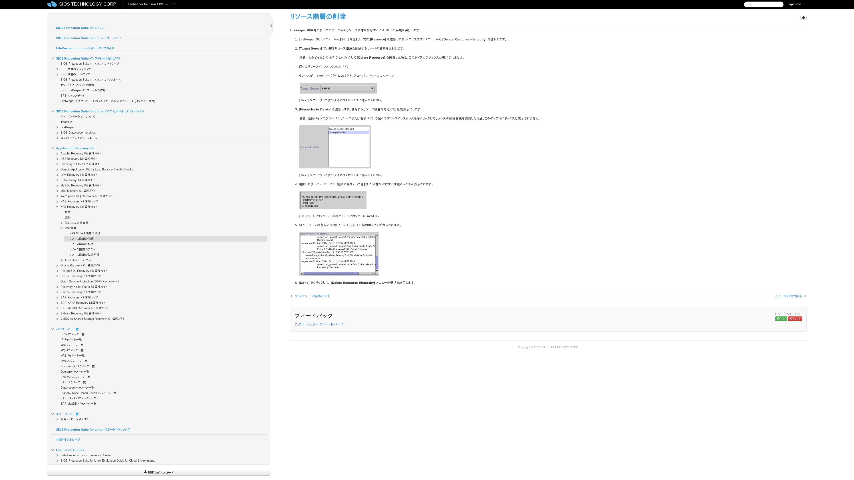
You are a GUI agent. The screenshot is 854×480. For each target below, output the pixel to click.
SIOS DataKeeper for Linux (78, 132)
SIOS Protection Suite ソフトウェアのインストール (90, 79)
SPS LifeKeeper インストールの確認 (83, 90)
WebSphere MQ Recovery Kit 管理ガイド (86, 196)
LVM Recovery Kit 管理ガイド (79, 174)
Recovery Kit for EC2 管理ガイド (81, 164)
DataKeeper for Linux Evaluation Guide (85, 455)
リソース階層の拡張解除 (84, 254)
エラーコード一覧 (67, 414)
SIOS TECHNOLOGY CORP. (88, 4)
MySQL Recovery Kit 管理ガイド (81, 185)
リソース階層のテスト (82, 249)
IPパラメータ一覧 (71, 339)
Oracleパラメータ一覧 (73, 361)
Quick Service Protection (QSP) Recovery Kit (89, 281)
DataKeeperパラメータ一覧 (77, 387)
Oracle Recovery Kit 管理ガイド (80, 265)
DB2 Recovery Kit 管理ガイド (78, 158)
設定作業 (71, 228)
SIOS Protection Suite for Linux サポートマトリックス (93, 429)
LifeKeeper (67, 127)
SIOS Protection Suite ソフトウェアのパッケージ (89, 63)
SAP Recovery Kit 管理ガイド (79, 297)
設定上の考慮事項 (76, 222)
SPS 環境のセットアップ (75, 74)
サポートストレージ (68, 440)
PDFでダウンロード (160, 472)
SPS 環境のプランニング (75, 69)
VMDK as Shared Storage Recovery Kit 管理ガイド (92, 318)
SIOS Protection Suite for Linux (79, 28)
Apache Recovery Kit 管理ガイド (81, 153)
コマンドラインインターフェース (78, 138)
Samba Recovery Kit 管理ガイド (80, 292)
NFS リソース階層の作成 (84, 233)
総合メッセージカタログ (74, 419)
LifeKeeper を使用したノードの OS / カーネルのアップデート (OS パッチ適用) (107, 101)
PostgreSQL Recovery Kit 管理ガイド (84, 270)
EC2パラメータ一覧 (72, 334)
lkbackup (66, 122)
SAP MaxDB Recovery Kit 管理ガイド (84, 308)
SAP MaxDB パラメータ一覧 (78, 403)
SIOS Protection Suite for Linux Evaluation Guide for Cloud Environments (107, 460)
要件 (68, 217)
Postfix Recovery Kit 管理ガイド (80, 276)
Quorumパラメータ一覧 (74, 371)
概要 (68, 212)
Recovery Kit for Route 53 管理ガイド (84, 286)
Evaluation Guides (70, 450)
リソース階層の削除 (81, 238)
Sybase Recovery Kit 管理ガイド (81, 313)
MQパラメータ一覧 (72, 350)
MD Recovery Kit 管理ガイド (78, 190)
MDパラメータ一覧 (71, 345)
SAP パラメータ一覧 (73, 382)
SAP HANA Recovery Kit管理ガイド (83, 302)
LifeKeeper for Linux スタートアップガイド (85, 48)
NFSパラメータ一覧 (72, 355)
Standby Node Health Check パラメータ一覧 (88, 393)
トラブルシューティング (78, 260)
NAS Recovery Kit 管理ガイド (79, 201)
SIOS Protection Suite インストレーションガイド (88, 58)
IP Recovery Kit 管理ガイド (77, 180)
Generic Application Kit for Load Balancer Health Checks (96, 169)
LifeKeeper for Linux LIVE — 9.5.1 (152, 4)
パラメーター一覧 (67, 329)
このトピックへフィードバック (319, 324)
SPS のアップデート (72, 95)
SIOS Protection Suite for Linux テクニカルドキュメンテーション (100, 111)
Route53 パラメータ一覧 (75, 377)
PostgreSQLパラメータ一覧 (77, 366)
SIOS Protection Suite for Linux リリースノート (89, 38)
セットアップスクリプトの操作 (77, 85)
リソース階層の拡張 (81, 244)
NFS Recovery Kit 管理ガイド (79, 206)
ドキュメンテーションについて (77, 116)
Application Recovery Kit (75, 148)
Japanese (795, 4)
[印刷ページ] (803, 17)
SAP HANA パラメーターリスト (79, 398)
